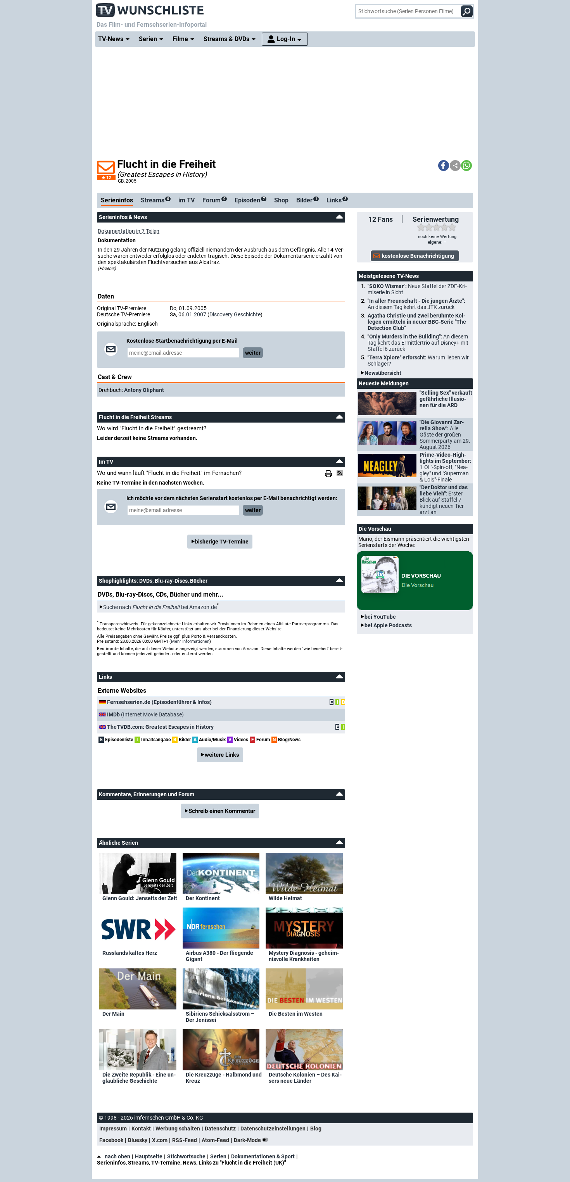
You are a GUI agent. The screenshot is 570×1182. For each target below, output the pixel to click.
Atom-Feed (215, 1140)
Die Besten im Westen (296, 1014)
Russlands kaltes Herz (129, 953)
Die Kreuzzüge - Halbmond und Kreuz (224, 1078)
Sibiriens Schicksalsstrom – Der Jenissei (220, 1017)
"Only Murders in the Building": (418, 342)
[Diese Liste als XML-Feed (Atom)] (341, 472)
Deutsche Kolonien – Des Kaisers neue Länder (305, 1078)
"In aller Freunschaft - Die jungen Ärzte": (416, 304)
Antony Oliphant (144, 390)
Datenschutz (220, 1128)
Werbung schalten (177, 1128)
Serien (218, 1156)
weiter (253, 353)
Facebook (111, 1140)
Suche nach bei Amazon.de (160, 607)
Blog (315, 1128)
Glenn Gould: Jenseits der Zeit (139, 898)
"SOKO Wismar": (417, 289)
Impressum (113, 1128)
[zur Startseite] (150, 8)
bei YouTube (380, 617)
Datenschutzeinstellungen (273, 1128)
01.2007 (196, 314)
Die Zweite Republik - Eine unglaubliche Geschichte (139, 1078)
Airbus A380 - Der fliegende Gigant (219, 956)
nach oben (117, 1156)
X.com (160, 1140)
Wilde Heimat (285, 898)
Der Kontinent (203, 898)
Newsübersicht (382, 373)
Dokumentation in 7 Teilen (128, 231)
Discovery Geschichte (235, 314)
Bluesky (137, 1140)
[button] (443, 165)
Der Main (113, 1014)
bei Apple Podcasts (388, 625)
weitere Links (222, 754)
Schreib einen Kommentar (221, 811)
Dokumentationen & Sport (263, 1156)
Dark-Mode (248, 1140)
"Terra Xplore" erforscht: (418, 360)
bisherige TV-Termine (222, 541)
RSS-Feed (184, 1140)
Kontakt (141, 1128)
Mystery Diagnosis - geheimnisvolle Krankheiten (304, 956)
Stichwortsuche (186, 1156)
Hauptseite (148, 1156)
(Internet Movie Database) (145, 714)
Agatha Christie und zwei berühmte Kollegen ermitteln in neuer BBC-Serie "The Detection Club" (417, 321)
